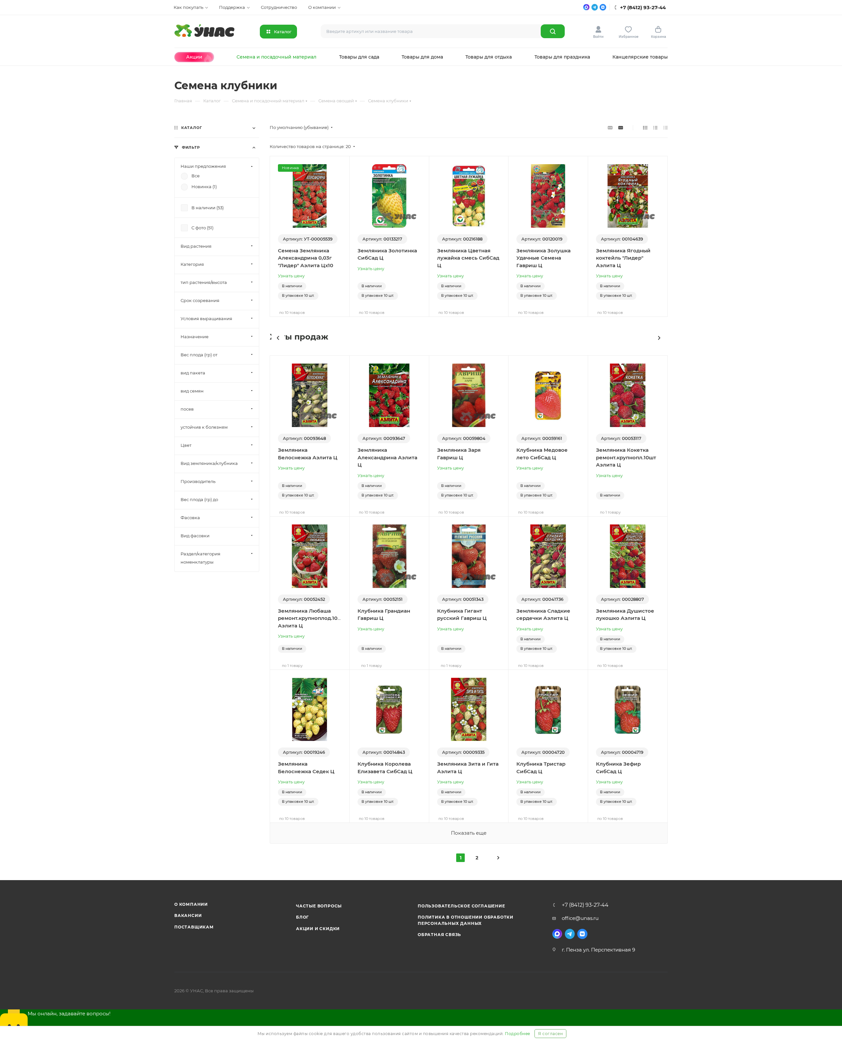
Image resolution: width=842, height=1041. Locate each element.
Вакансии (188, 915)
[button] (278, 337)
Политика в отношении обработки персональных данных (465, 920)
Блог (302, 917)
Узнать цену (291, 275)
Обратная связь (439, 934)
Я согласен (550, 1033)
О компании (191, 904)
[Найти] (553, 31)
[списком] (655, 127)
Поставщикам (194, 927)
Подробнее (517, 1033)
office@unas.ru (580, 918)
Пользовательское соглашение (461, 905)
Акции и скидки (318, 928)
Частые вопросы (319, 905)
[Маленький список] (610, 127)
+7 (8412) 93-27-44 (585, 905)
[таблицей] (665, 127)
